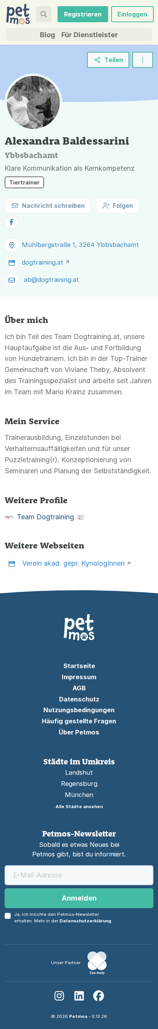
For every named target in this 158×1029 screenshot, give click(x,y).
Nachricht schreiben (53, 205)
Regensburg (79, 783)
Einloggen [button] (132, 14)
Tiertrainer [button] (24, 182)
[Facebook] (98, 996)
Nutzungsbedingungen (79, 710)
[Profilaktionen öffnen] (142, 60)
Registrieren (83, 14)
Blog (47, 34)
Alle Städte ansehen (79, 806)
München (79, 795)
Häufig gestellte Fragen (79, 721)
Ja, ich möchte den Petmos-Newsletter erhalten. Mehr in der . (63, 918)
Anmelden (79, 898)
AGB (79, 688)
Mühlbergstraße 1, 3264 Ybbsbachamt (80, 245)
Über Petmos (79, 732)
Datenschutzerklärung (85, 921)
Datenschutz (79, 699)
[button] (43, 14)
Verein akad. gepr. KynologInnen (73, 563)
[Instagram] (59, 996)
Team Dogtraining (45, 517)
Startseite (79, 666)
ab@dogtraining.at (51, 279)
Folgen (123, 205)
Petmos (78, 1016)
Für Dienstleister (89, 34)
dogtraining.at (42, 262)
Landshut (79, 772)
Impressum (79, 677)
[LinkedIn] (79, 996)
